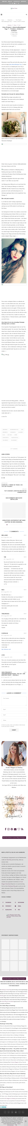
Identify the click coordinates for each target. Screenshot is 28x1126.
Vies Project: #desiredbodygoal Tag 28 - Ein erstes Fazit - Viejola (13, 674)
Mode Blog (9, 859)
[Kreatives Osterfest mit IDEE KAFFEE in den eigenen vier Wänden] (14, 510)
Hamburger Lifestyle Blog (6, 989)
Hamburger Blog (11, 886)
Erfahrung (5, 432)
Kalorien (20, 432)
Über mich (4, 1)
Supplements (6, 437)
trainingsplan (14, 437)
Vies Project (5, 440)
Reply (25, 535)
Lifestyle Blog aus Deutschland (7, 1001)
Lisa (3, 655)
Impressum (23, 1)
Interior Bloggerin (15, 1062)
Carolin (5, 633)
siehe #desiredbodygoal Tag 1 (15, 64)
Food (19, 25)
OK (16, 1125)
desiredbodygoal (14, 429)
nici (3, 589)
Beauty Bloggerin (24, 1078)
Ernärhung (13, 432)
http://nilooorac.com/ (6, 649)
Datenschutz (16, 1)
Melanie (5, 535)
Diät (22, 429)
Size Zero (9, 434)
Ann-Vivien (14, 32)
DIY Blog (22, 1100)
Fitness (15, 25)
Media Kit (10, 1)
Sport (15, 434)
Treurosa (5, 613)
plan (4, 434)
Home (3, 20)
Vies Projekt (14, 440)
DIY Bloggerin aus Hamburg (10, 1098)
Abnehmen (10, 20)
